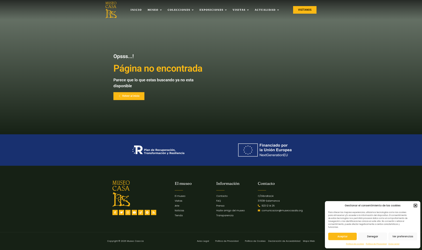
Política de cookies (355, 243)
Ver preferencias (402, 236)
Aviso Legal (393, 243)
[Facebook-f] (115, 212)
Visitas (239, 9)
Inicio (136, 9)
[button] (415, 205)
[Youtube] (134, 212)
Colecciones (179, 9)
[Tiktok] (140, 212)
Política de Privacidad (376, 243)
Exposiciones (211, 9)
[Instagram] (128, 212)
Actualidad (265, 9)
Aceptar (342, 236)
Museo (153, 9)
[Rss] (153, 212)
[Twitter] (121, 212)
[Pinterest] (147, 212)
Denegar (372, 236)
